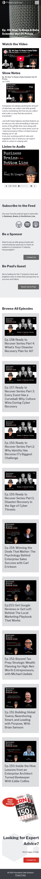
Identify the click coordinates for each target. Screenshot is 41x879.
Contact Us (31, 257)
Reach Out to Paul (28, 287)
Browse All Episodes (17, 308)
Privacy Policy (20, 875)
